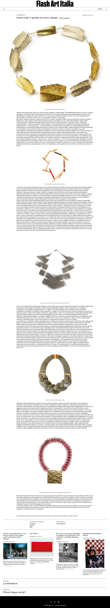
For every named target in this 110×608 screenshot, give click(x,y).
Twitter (32, 525)
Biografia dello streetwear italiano (92, 534)
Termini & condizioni (60, 605)
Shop (100, 9)
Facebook (33, 523)
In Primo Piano (21, 15)
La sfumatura (10, 583)
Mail (31, 527)
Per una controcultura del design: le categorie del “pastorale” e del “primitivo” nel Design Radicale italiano (68, 536)
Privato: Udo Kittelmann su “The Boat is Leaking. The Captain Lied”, (14, 536)
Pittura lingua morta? (14, 592)
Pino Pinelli (34, 533)
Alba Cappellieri (65, 18)
